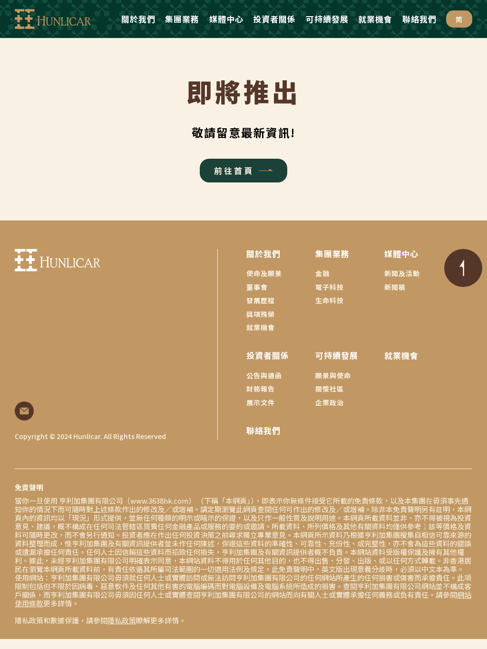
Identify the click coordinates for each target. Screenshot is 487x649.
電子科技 (329, 287)
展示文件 (260, 402)
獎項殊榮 (260, 314)
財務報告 (260, 388)
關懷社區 (329, 388)
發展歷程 (260, 300)
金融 (322, 273)
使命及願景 (264, 273)
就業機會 (260, 327)
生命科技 (329, 300)
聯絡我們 (263, 430)
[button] (138, 19)
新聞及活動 (402, 273)
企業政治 (329, 402)
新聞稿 (395, 287)
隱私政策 (121, 620)
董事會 (257, 287)
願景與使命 (333, 375)
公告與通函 (264, 375)
